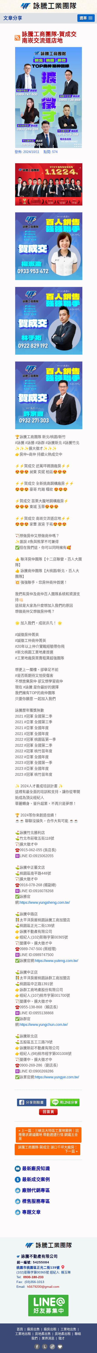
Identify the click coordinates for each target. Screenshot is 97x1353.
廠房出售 (34, 1329)
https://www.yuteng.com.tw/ (56, 961)
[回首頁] (48, 3)
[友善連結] (52, 1346)
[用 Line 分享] (65, 1102)
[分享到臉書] (32, 1102)
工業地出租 (23, 1333)
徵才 (61, 1338)
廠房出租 (50, 1329)
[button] (86, 18)
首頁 (20, 1329)
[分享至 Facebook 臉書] (37, 1346)
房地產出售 (43, 1333)
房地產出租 (63, 1333)
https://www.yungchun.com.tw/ (44, 1025)
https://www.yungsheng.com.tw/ (45, 902)
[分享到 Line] (44, 1346)
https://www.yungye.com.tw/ (57, 1077)
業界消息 (48, 1338)
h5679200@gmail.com (43, 1286)
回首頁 (48, 1112)
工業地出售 (68, 1329)
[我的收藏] (60, 1346)
